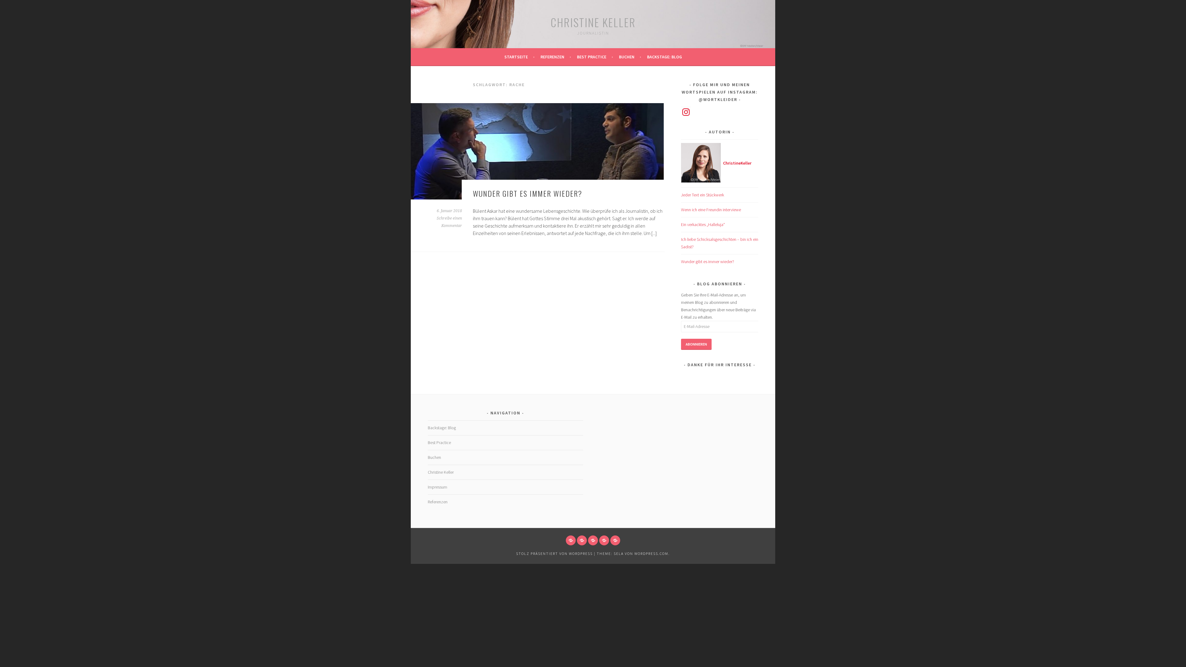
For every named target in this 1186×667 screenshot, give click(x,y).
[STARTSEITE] (571, 540)
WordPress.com (651, 553)
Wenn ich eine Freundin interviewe (711, 209)
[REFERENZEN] (582, 540)
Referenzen (552, 57)
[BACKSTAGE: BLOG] (615, 540)
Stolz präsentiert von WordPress (554, 553)
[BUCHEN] (604, 540)
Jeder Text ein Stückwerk (702, 195)
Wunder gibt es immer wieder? (527, 193)
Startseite (516, 57)
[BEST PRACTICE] (593, 540)
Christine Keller (593, 22)
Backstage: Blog (664, 57)
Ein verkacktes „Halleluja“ (703, 224)
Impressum (437, 487)
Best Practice (591, 57)
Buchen (626, 57)
